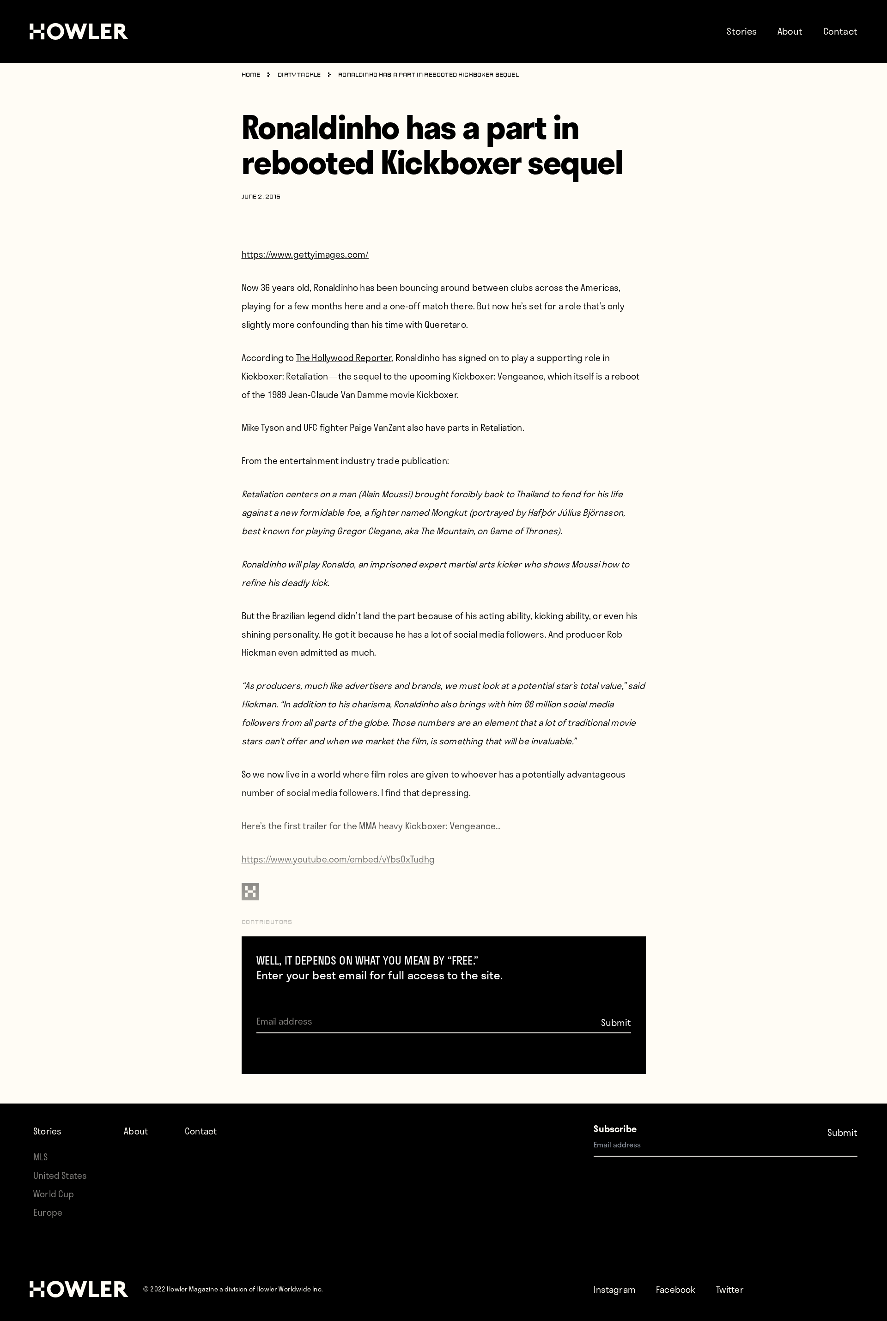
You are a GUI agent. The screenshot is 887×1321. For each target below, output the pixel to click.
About (790, 31)
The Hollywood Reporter (344, 357)
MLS (40, 1157)
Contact (840, 31)
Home (251, 75)
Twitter (730, 1289)
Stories (742, 31)
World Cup (53, 1193)
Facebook (675, 1289)
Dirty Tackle (299, 75)
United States (60, 1175)
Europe (47, 1212)
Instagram (615, 1289)
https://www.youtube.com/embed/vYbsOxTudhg (338, 859)
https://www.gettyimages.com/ (305, 254)
